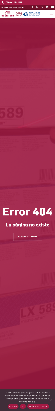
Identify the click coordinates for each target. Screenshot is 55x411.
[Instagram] (37, 7)
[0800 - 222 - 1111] (3, 2)
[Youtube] (52, 7)
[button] (51, 13)
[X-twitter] (42, 7)
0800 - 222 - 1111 (14, 2)
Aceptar (13, 406)
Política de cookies (38, 406)
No (23, 406)
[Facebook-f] (32, 7)
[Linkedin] (47, 7)
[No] (51, 399)
